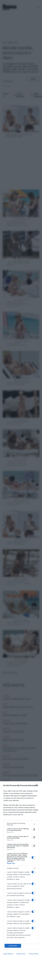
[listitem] (21, 824)
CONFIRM (13, 946)
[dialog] (21, 869)
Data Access (21, 954)
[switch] (33, 829)
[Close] (38, 786)
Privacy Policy (34, 954)
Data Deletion (8, 954)
